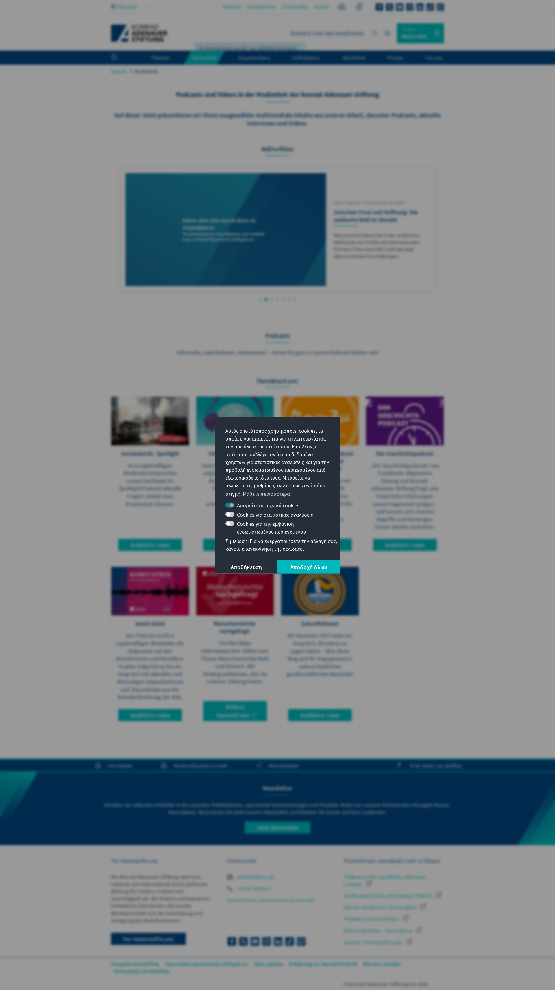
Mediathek (146, 71)
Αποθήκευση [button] (246, 567)
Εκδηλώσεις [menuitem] (306, 57)
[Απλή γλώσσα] (342, 7)
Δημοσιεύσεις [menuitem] (254, 57)
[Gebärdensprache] (359, 7)
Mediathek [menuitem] (204, 57)
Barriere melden (382, 964)
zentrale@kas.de (255, 877)
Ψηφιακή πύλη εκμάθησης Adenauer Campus (385, 880)
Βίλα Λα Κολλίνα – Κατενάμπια (379, 930)
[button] (260, 299)
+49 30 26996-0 (253, 888)
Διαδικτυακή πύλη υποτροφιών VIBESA (388, 895)
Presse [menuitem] (395, 57)
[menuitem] (120, 57)
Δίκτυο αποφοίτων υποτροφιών (381, 907)
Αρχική (119, 71)
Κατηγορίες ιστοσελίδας (141, 971)
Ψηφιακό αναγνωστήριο (372, 918)
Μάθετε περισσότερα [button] (266, 494)
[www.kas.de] (139, 33)
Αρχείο (321, 6)
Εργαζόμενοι (261, 6)
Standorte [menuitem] (354, 57)
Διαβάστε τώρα (150, 544)
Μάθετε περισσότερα (232, 711)
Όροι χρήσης (268, 964)
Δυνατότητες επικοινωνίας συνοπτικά (270, 900)
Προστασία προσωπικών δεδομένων (206, 964)
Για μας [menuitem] (434, 57)
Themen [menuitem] (160, 57)
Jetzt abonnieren (277, 827)
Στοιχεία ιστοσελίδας (135, 964)
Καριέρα (232, 6)
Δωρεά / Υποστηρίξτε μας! (374, 942)
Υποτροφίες (295, 6)
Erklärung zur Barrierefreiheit (323, 964)
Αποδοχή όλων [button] (308, 567)
